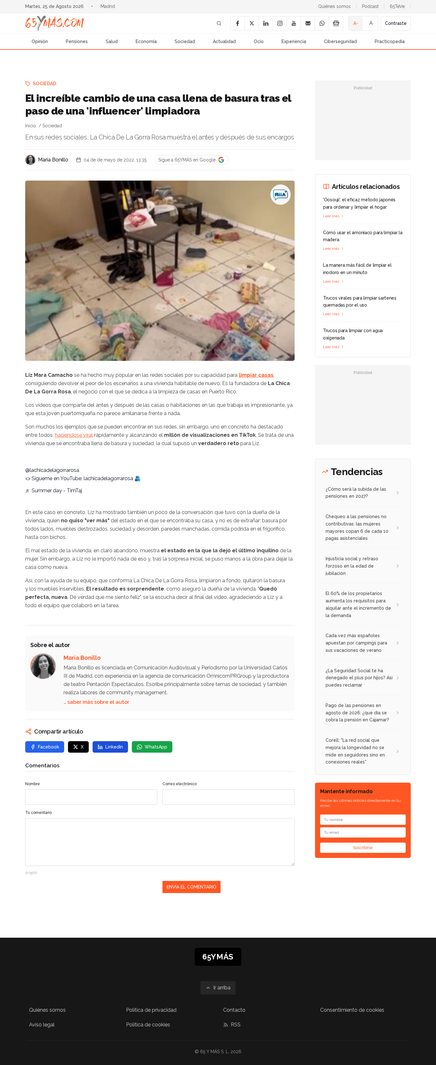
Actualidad (224, 41)
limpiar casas (256, 375)
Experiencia (294, 41)
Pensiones (77, 41)
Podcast (370, 6)
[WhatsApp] (322, 23)
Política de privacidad (151, 1010)
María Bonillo (53, 160)
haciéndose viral (74, 435)
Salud (112, 41)
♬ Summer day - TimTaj (53, 491)
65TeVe (397, 6)
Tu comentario (38, 812)
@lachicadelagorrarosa (52, 470)
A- (355, 23)
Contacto (234, 1010)
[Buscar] (219, 23)
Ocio (259, 41)
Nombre (32, 784)
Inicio (30, 125)
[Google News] (336, 23)
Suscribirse (363, 847)
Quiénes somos (334, 6)
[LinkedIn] (266, 23)
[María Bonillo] (30, 160)
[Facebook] (237, 23)
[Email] (308, 23)
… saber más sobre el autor (96, 702)
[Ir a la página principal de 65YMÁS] (54, 23)
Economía (146, 41)
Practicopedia (390, 41)
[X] (251, 23)
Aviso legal (42, 1025)
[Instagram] (280, 23)
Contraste (396, 23)
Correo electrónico (179, 784)
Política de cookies (148, 1025)
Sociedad (185, 41)
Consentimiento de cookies (352, 1010)
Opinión (40, 41)
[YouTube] (294, 23)
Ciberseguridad (340, 41)
